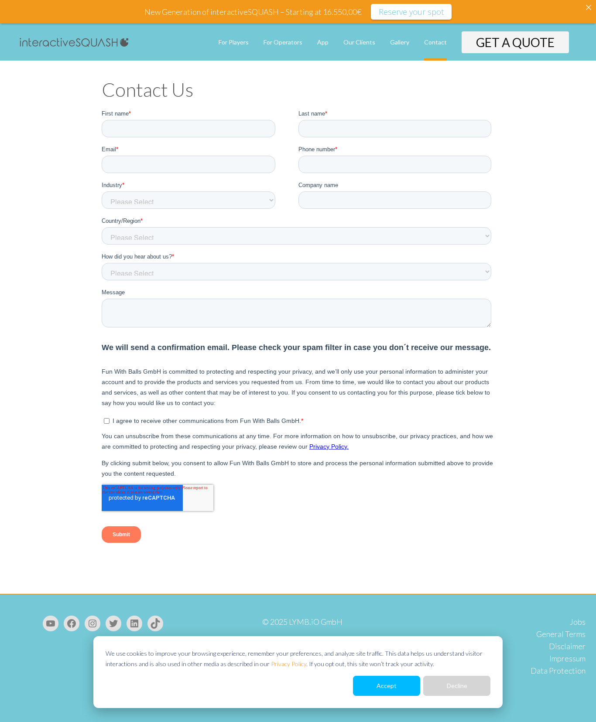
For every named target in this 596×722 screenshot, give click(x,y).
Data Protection (558, 670)
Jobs (578, 622)
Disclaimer (567, 646)
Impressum (567, 658)
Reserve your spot (411, 12)
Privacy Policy (288, 664)
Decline (457, 685)
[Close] (588, 7)
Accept (387, 685)
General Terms (561, 634)
